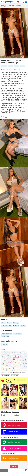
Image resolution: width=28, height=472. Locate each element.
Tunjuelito (17, 415)
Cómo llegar (5, 375)
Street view (14, 375)
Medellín (3, 417)
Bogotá (3, 415)
